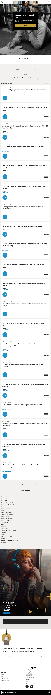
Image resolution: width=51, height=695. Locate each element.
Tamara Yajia (5, 151)
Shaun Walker (6, 450)
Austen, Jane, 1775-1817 (6, 495)
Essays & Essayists (5, 508)
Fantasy (3, 510)
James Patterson (6, 329)
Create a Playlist (4, 678)
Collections (3, 672)
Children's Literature (6, 501)
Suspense (3, 534)
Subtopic (16, 77)
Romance (3, 526)
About (2, 676)
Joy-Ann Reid (5, 429)
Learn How (7, 613)
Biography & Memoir (6, 497)
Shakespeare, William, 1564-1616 (8, 530)
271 (32, 484)
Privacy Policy (28, 679)
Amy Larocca (5, 350)
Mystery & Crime (5, 522)
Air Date (24, 77)
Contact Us (27, 683)
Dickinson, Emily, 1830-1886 (7, 504)
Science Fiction (4, 528)
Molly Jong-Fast (6, 250)
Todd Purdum (6, 289)
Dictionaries (4, 506)
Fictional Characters (6, 512)
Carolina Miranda (6, 409)
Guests (2, 668)
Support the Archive (5, 680)
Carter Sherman (6, 171)
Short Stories (4, 532)
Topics (2, 670)
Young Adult (4, 542)
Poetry (2, 524)
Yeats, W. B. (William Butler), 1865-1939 (10, 540)
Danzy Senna (5, 111)
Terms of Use (28, 681)
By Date (2, 674)
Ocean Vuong (5, 268)
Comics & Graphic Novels (7, 502)
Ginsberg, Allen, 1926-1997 (7, 514)
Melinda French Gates (7, 471)
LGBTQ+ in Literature (6, 520)
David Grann (5, 390)
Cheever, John (4, 499)
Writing (3, 538)
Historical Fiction (5, 516)
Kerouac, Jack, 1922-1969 (6, 518)
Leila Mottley (6, 132)
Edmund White (6, 192)
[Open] (11, 512)
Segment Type (33, 77)
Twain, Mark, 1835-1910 (6, 536)
